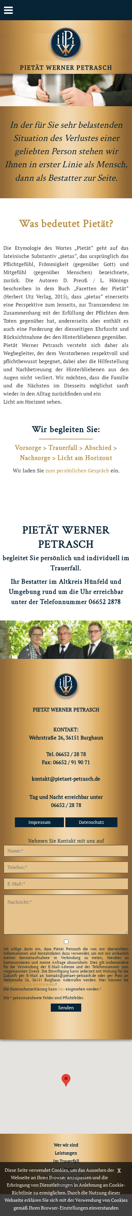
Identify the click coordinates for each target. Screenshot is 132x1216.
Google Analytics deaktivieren (28, 984)
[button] (66, 1080)
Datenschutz (91, 822)
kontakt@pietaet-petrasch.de (66, 778)
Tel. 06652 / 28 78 (66, 754)
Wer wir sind (66, 1145)
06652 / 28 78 (66, 805)
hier (61, 989)
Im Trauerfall (66, 1161)
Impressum (39, 822)
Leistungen (66, 1153)
